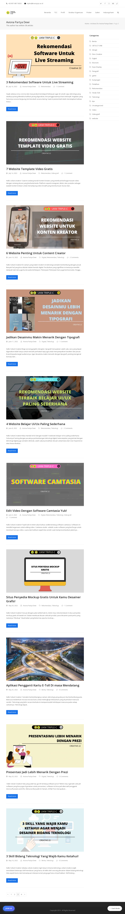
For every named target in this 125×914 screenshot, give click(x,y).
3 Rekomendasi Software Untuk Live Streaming (39, 82)
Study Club (96, 93)
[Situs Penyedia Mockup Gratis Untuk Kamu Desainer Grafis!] (45, 571)
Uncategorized (97, 105)
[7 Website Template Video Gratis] (45, 142)
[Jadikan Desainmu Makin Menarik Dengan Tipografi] (45, 311)
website (95, 118)
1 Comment (60, 86)
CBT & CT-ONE (97, 46)
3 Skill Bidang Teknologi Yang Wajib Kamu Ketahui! (42, 856)
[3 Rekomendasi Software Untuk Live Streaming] (45, 56)
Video (94, 110)
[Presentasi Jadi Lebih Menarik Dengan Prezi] (45, 746)
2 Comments (74, 257)
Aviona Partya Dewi (29, 86)
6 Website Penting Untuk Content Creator (36, 253)
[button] (118, 12)
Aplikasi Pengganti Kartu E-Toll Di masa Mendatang (42, 685)
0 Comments (63, 690)
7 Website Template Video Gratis (29, 169)
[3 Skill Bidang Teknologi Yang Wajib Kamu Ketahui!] (45, 830)
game (94, 76)
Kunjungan (96, 80)
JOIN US (8, 908)
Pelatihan (95, 84)
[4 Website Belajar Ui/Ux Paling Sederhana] (45, 398)
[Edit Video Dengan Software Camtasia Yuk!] (45, 484)
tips (93, 101)
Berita (44, 690)
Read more (12, 109)
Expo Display (97, 67)
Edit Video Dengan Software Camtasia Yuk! (36, 511)
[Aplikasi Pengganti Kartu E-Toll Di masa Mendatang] (45, 659)
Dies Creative (97, 54)
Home (87, 24)
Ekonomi (95, 63)
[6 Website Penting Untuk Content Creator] (45, 227)
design (94, 50)
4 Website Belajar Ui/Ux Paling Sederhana (35, 424)
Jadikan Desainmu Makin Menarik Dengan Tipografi (43, 337)
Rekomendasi (46, 86)
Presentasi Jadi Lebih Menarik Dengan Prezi (37, 772)
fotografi (95, 71)
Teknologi (60, 257)
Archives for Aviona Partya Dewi (101, 24)
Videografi (55, 173)
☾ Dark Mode (115, 908)
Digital (44, 257)
